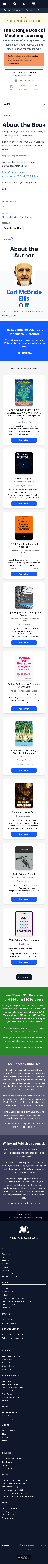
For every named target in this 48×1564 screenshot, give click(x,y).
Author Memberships (11, 1356)
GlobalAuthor (8, 1292)
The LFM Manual (9, 1394)
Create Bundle (8, 1363)
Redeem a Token (9, 1277)
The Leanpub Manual (11, 1391)
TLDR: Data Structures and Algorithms (24, 545)
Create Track (7, 1369)
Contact (5, 1437)
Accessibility (7, 1419)
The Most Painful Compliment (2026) (17, 1480)
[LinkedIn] (27, 305)
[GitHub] (21, 305)
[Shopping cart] (33, 4)
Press (4, 1440)
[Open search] (14, 4)
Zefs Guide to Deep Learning (24, 940)
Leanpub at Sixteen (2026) (13, 1484)
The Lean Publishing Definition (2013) (18, 1493)
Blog (4, 1434)
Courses (29, 10)
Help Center (7, 1468)
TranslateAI (7, 1308)
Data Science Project (24, 874)
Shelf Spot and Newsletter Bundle (16, 1301)
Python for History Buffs (24, 812)
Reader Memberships (11, 1459)
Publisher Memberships (12, 1338)
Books (7, 10)
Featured (6, 1254)
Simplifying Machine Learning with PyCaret (24, 614)
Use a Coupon (8, 1273)
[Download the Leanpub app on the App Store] (24, 1557)
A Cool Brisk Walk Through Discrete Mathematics (24, 751)
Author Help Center (10, 1384)
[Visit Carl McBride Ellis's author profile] (24, 274)
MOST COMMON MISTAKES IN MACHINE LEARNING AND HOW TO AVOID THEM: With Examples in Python (24, 414)
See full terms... (24, 353)
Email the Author (13, 228)
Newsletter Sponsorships (13, 1298)
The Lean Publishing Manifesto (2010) (18, 1496)
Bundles (17, 10)
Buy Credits (7, 1462)
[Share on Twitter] (3, 206)
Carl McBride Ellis (26, 81)
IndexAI (5, 1295)
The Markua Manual (10, 1397)
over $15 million (37, 1038)
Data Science (26, 217)
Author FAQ (7, 1381)
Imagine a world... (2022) (12, 1490)
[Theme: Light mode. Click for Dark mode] (24, 4)
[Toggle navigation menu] (44, 104)
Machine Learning (10, 217)
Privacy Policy (8, 1515)
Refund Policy (8, 1518)
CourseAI (6, 1288)
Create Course (8, 1366)
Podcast (5, 1270)
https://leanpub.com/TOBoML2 (18, 155)
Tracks (41, 10)
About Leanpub (8, 1431)
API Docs (6, 1400)
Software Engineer (24, 478)
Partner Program (9, 1412)
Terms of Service (9, 1508)
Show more (24, 977)
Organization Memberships (14, 1335)
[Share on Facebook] (8, 206)
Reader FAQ (7, 1465)
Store (19, 1214)
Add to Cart (24, 440)
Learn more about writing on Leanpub (24, 1047)
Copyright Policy (9, 1512)
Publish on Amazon (10, 1305)
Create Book (7, 1360)
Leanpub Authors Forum (12, 1388)
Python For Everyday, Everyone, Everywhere (24, 685)
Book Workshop (9, 1320)
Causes (5, 1416)
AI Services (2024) (10, 1487)
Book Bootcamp (9, 1323)
